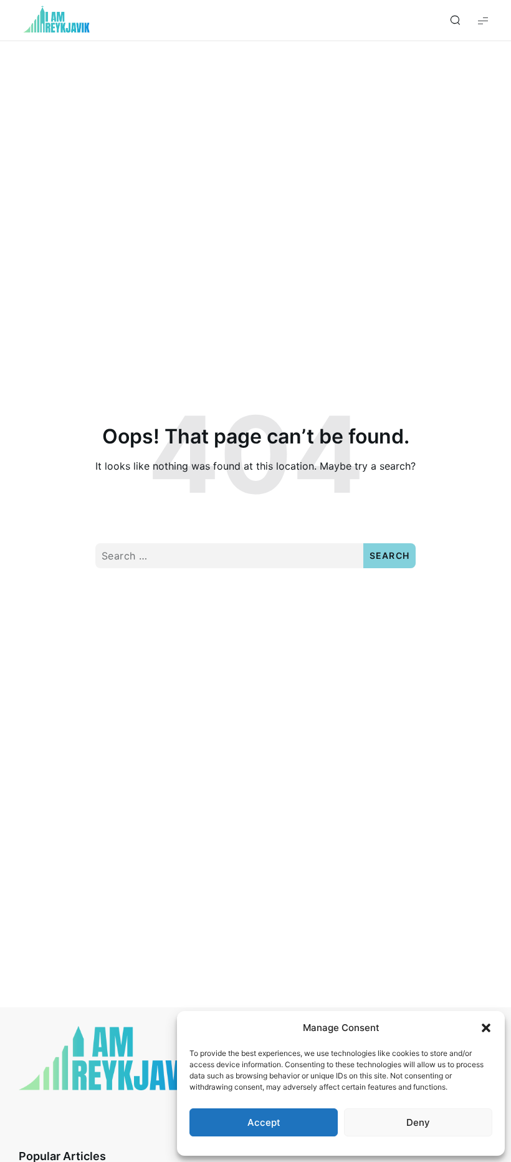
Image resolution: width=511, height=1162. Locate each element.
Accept (263, 1122)
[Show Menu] (483, 20)
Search (390, 555)
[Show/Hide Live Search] (454, 20)
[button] (486, 1028)
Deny (418, 1122)
